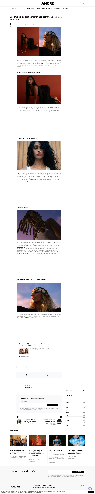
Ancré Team (28, 387)
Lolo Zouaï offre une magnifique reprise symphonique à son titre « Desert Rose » (36, 453)
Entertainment (69, 405)
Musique (67, 420)
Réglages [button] (84, 491)
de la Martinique (21, 247)
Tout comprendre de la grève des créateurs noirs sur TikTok (18, 452)
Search (84, 390)
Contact (50, 485)
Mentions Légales (37, 487)
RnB (29, 367)
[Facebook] (84, 3)
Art (66, 400)
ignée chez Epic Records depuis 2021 (27, 173)
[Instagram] (81, 3)
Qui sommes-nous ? (37, 485)
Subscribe (52, 405)
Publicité (45, 485)
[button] (10, 8)
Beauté (67, 402)
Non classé (68, 422)
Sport (67, 425)
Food (67, 407)
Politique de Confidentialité (48, 487)
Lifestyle (47, 423)
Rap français (21, 367)
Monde (67, 417)
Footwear (68, 410)
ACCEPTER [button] (91, 491)
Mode (24, 424)
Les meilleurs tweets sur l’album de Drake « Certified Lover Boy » (75, 452)
